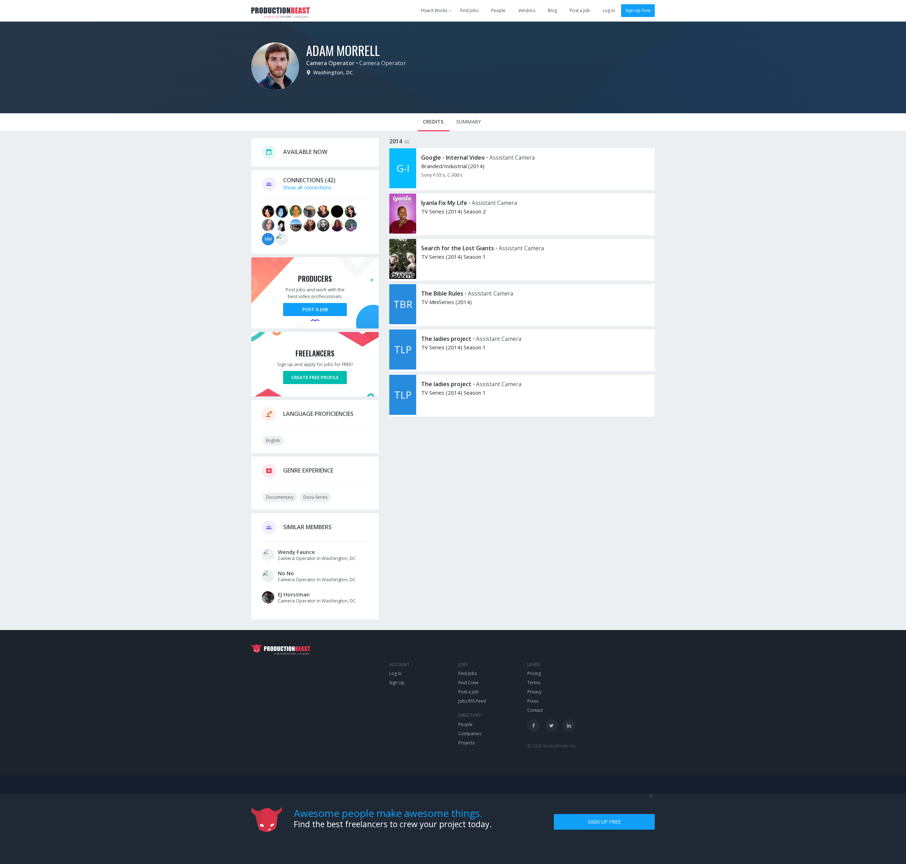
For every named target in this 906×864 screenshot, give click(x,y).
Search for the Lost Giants (457, 248)
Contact (535, 710)
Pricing (534, 673)
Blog (552, 10)
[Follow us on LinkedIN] (569, 725)
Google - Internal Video (453, 157)
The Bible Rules (442, 293)
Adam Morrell (343, 50)
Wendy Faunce (296, 551)
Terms (533, 683)
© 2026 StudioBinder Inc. (552, 746)
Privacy (534, 692)
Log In (395, 673)
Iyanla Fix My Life (444, 203)
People (498, 10)
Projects (466, 743)
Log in (609, 10)
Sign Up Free (637, 10)
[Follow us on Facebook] (533, 725)
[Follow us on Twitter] (551, 725)
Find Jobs (469, 10)
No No (286, 573)
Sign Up (397, 683)
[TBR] (402, 322)
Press (532, 701)
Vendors (526, 10)
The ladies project (446, 339)
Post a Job (580, 10)
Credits (433, 121)
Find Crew (468, 683)
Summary (468, 121)
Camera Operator (330, 63)
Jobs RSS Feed (472, 701)
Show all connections (307, 187)
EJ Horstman (294, 594)
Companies (469, 734)
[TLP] (402, 367)
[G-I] (402, 186)
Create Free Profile (315, 377)
